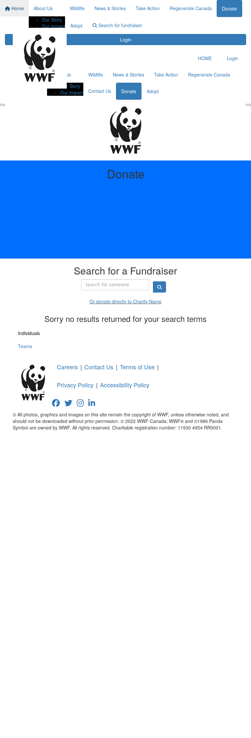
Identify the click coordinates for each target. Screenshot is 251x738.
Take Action (148, 8)
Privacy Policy (75, 384)
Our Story (52, 19)
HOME (205, 58)
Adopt (76, 25)
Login (125, 39)
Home (17, 8)
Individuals (29, 333)
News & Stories (110, 8)
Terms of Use (137, 366)
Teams (25, 346)
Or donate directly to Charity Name (125, 301)
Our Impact (53, 26)
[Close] (248, 105)
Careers (67, 366)
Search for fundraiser (119, 25)
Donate (229, 8)
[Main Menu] (2, 105)
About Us (43, 8)
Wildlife (77, 8)
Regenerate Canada (191, 8)
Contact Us (99, 91)
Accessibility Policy (124, 384)
